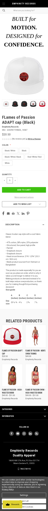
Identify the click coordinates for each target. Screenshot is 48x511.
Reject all (24, 500)
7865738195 (25, 469)
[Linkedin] (23, 213)
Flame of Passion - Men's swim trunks (35, 352)
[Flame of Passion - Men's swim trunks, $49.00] (36, 336)
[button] (33, 139)
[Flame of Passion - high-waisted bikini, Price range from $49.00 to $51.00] (12, 375)
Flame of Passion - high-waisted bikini (12, 391)
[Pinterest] (28, 213)
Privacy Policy (7, 489)
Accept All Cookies (24, 506)
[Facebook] (3, 213)
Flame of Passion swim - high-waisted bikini (35, 391)
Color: (5, 145)
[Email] (8, 213)
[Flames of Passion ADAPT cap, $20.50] (12, 336)
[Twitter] (18, 213)
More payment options (24, 197)
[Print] (13, 213)
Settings (24, 495)
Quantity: (7, 174)
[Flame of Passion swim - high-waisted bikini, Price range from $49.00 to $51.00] (36, 375)
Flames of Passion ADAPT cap (12, 352)
